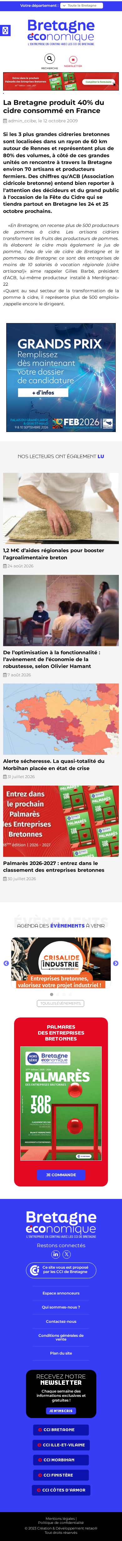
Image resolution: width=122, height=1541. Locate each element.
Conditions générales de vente (61, 1337)
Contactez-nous (61, 1321)
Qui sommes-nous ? (61, 1307)
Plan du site (61, 1353)
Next (116, 964)
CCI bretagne (58, 1429)
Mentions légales (60, 1518)
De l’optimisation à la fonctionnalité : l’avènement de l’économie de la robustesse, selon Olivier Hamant (51, 659)
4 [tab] (70, 995)
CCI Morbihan (58, 1460)
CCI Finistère (58, 1475)
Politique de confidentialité (61, 1522)
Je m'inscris (61, 1411)
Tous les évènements (60, 1003)
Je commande (61, 1174)
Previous (6, 964)
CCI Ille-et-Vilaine (64, 1445)
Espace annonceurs (61, 1293)
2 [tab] (58, 995)
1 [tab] (51, 995)
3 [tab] (64, 995)
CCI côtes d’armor (63, 1490)
